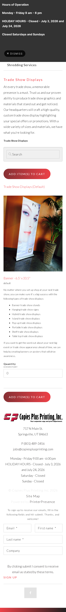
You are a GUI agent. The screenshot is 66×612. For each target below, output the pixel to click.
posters (37, 351)
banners (24, 351)
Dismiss (16, 53)
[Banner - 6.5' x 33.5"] (33, 233)
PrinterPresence (42, 502)
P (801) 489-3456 (33, 443)
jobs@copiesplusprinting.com (33, 449)
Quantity (10, 363)
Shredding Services (22, 65)
